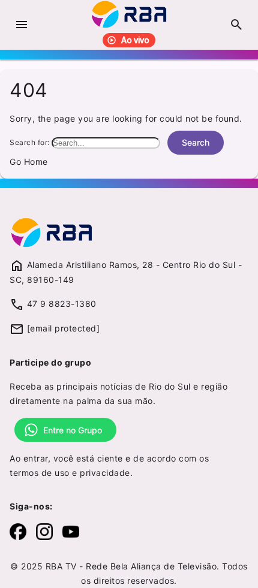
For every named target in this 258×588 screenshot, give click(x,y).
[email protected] (63, 328)
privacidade (105, 473)
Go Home (29, 161)
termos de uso (40, 473)
